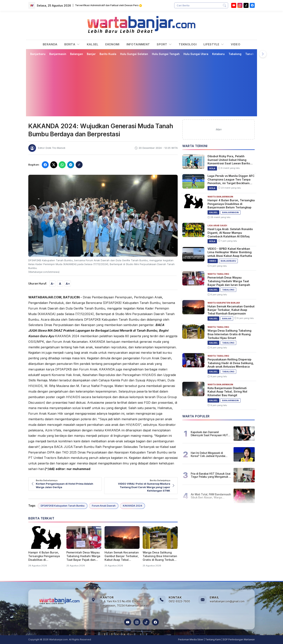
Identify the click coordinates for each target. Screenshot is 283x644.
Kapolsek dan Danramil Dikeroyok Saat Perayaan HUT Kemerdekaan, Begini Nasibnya (210, 434)
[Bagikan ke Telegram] (70, 164)
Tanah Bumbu (254, 54)
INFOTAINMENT (138, 44)
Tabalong (235, 54)
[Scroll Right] (262, 54)
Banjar (91, 54)
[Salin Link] (79, 164)
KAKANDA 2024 (132, 505)
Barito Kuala (108, 54)
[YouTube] (233, 5)
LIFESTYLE (211, 44)
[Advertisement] (141, 86)
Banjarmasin (57, 54)
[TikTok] (146, 622)
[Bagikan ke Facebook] (45, 164)
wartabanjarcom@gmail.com (227, 601)
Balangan (76, 54)
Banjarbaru (37, 54)
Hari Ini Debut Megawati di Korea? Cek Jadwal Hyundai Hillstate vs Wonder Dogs (208, 454)
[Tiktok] (246, 5)
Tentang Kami (213, 639)
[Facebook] (252, 5)
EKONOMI (112, 44)
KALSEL (93, 44)
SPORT (162, 44)
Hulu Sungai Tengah (166, 54)
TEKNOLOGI (188, 44)
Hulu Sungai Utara (195, 54)
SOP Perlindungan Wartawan (239, 639)
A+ (68, 283)
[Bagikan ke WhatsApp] (62, 164)
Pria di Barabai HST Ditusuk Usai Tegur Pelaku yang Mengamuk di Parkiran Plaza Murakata (211, 475)
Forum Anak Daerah (104, 505)
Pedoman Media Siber (190, 639)
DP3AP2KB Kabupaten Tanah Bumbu (63, 505)
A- (52, 283)
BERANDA (50, 44)
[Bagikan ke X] (53, 164)
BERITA (70, 44)
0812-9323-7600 (179, 601)
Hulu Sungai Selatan (134, 54)
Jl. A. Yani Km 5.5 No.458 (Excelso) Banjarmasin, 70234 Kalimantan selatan (124, 603)
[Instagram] (239, 5)
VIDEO (235, 44)
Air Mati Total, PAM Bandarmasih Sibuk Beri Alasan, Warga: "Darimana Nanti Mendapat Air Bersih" (211, 496)
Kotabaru (218, 54)
